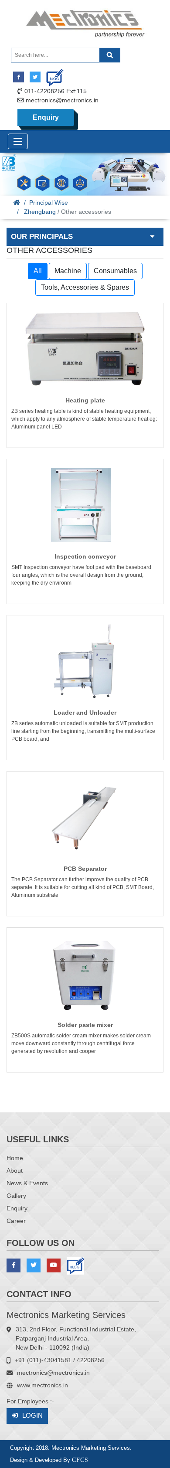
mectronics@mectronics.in (62, 100)
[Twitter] (35, 77)
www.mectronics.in (42, 1385)
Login (32, 1415)
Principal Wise (48, 202)
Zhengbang (40, 211)
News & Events (27, 1183)
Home (15, 1157)
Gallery (16, 1195)
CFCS (80, 1460)
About (15, 1170)
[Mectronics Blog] (51, 74)
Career (16, 1220)
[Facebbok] (18, 77)
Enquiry (46, 117)
